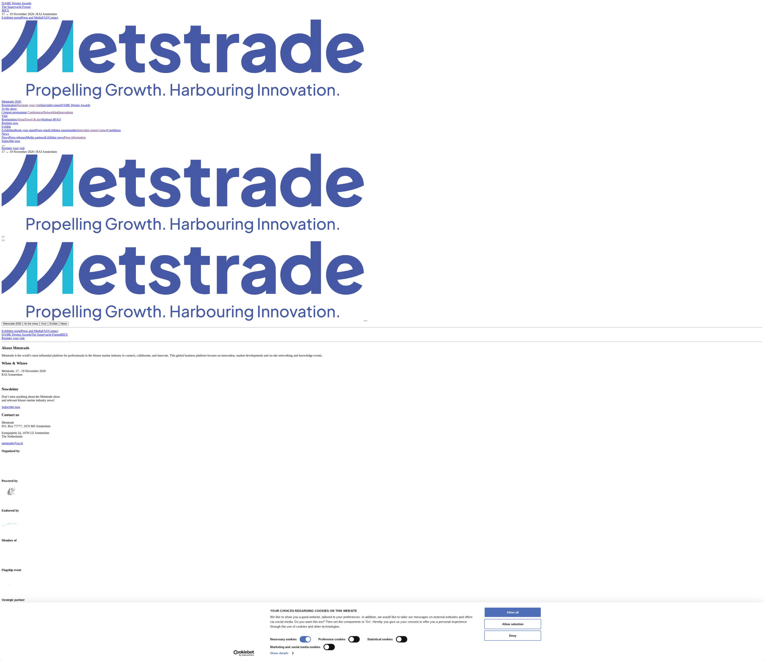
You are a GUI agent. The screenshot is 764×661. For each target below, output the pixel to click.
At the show (9, 108)
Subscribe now (11, 141)
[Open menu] (3, 240)
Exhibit (6, 126)
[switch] (354, 639)
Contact (53, 17)
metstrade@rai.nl (12, 443)
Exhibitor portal (11, 17)
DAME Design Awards (16, 3)
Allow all (513, 612)
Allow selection (512, 624)
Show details (279, 653)
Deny (512, 635)
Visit (4, 116)
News (5, 134)
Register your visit (13, 148)
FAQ (45, 17)
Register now (10, 123)
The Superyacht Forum (16, 7)
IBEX (5, 10)
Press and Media (31, 17)
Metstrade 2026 (11, 101)
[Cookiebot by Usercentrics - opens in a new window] (243, 653)
